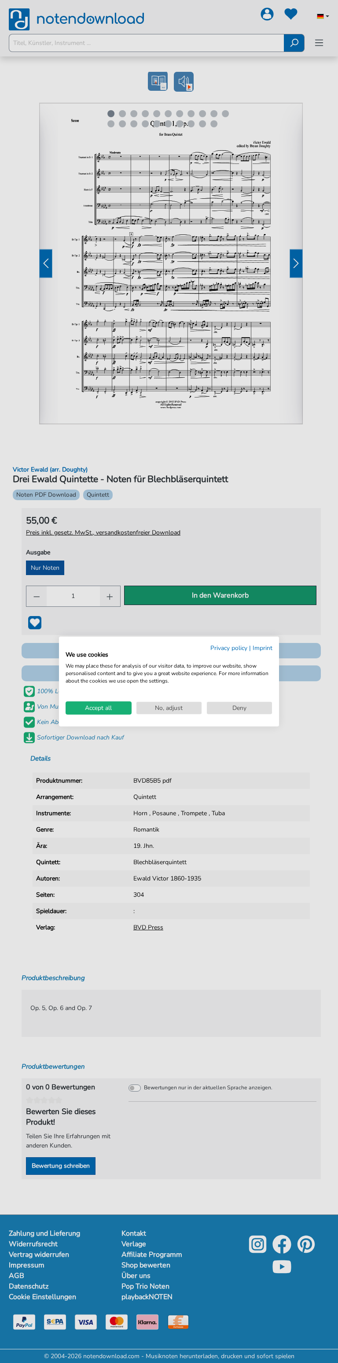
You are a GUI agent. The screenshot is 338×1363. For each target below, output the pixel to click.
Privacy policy (228, 647)
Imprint (262, 647)
